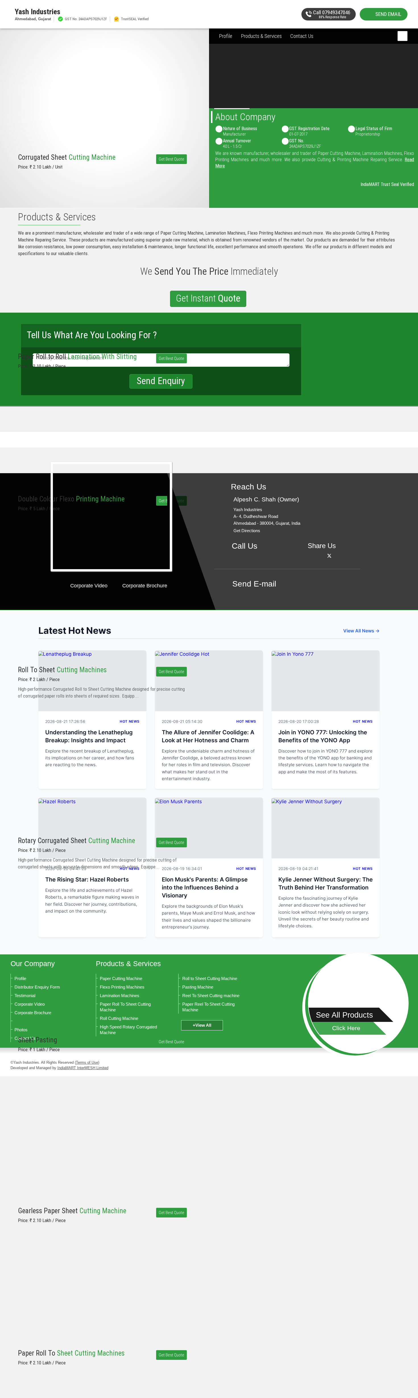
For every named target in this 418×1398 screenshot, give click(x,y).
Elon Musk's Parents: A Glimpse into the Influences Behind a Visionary (205, 887)
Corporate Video (88, 586)
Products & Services (261, 36)
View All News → (361, 631)
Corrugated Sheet (66, 157)
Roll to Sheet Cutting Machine (209, 978)
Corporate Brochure (144, 586)
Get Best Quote (171, 159)
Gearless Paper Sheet (72, 1211)
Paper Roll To (71, 1353)
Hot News (246, 721)
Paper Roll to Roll (77, 356)
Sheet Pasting (50, 1040)
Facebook (321, 555)
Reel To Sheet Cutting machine (210, 995)
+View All (202, 1025)
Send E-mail (254, 583)
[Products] (358, 1003)
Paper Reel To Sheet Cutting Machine (208, 1007)
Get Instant (208, 298)
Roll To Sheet (62, 670)
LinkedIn (336, 555)
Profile (225, 36)
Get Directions (246, 530)
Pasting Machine (197, 987)
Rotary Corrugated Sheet (76, 841)
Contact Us (301, 36)
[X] (329, 555)
